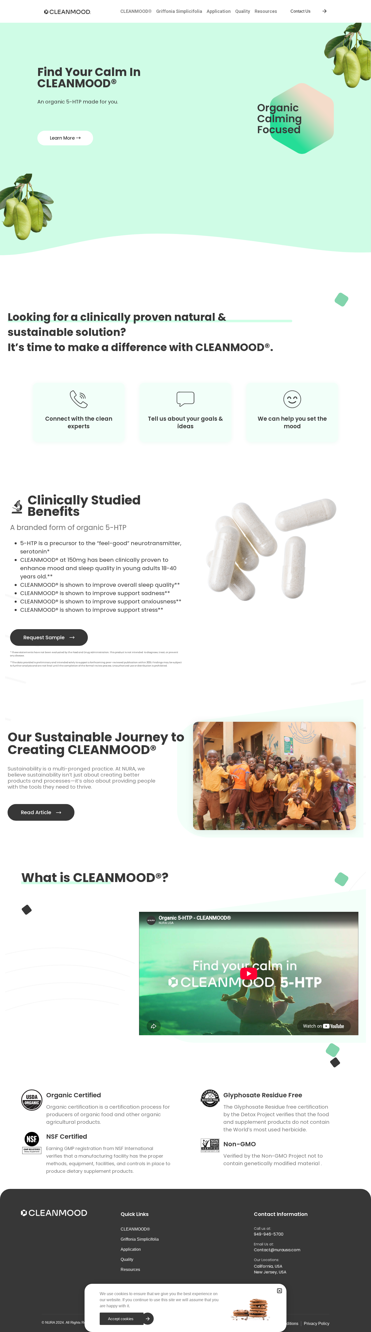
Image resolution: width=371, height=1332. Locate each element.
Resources (266, 11)
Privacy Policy (316, 1323)
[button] (279, 1291)
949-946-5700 (268, 1234)
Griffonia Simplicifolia (179, 11)
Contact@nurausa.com (277, 1250)
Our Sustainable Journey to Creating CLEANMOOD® (96, 743)
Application (219, 11)
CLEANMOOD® (136, 11)
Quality (242, 11)
